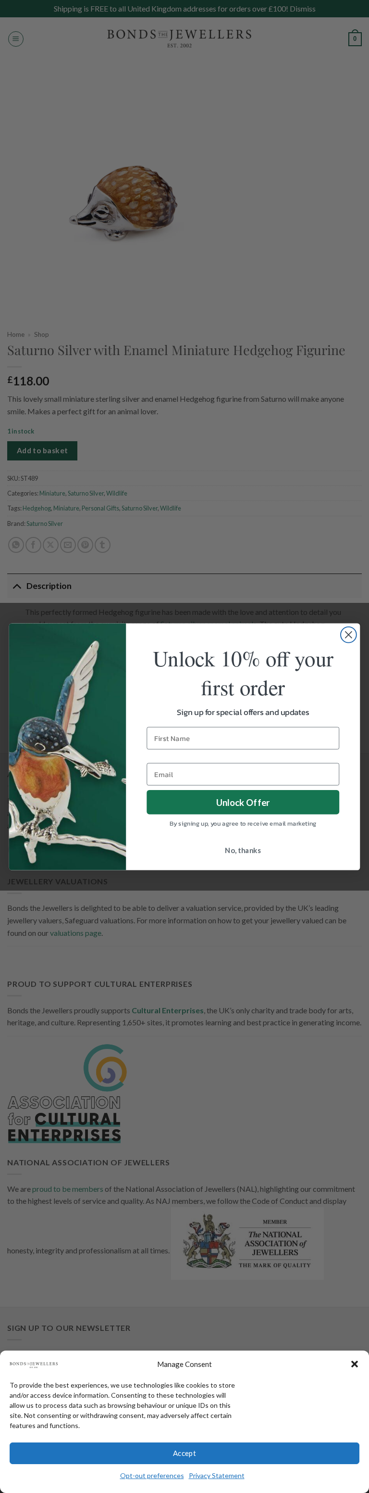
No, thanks (243, 850)
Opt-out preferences (152, 1475)
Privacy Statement (217, 1475)
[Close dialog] (349, 634)
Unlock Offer (243, 801)
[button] (354, 1364)
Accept (185, 1453)
